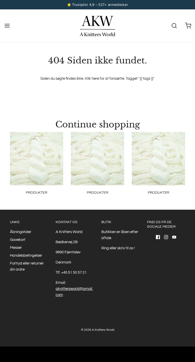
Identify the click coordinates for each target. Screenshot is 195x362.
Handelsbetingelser (26, 255)
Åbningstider (20, 232)
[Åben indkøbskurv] (188, 25)
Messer (16, 248)
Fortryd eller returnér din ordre (27, 266)
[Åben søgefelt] (174, 25)
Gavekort (17, 240)
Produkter (36, 192)
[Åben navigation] (7, 25)
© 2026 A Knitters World (97, 330)
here (95, 78)
